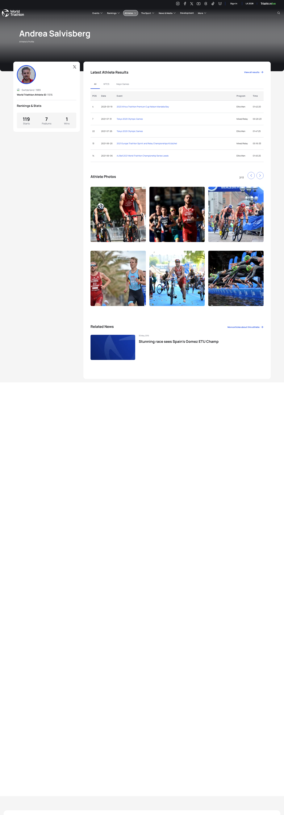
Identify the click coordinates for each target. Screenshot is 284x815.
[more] (118, 217)
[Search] (278, 13)
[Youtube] (198, 3)
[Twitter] (191, 4)
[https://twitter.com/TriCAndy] (74, 67)
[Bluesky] (220, 4)
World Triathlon (13, 13)
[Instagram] (178, 4)
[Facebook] (185, 4)
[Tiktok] (213, 4)
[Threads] (206, 4)
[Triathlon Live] (268, 3)
